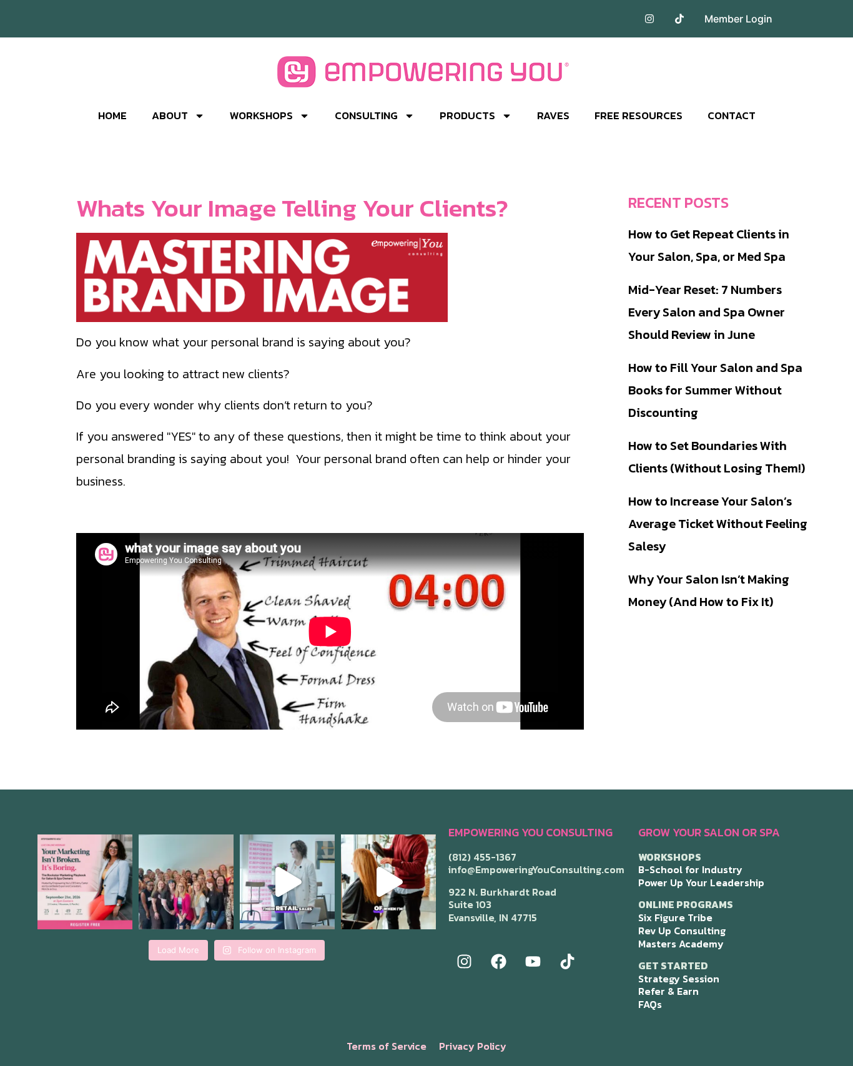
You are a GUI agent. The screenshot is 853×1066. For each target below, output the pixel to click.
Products (467, 115)
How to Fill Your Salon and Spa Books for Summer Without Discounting (715, 390)
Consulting (366, 115)
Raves (553, 115)
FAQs (650, 1004)
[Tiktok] (567, 961)
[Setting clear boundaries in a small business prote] (388, 881)
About (170, 115)
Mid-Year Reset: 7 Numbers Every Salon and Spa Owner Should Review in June (706, 312)
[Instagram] (464, 961)
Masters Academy (681, 943)
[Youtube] (532, 961)
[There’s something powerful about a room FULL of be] (186, 881)
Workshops (261, 115)
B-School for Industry (690, 869)
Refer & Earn (668, 991)
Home (112, 115)
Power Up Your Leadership (701, 882)
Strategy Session (678, 978)
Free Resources (638, 115)
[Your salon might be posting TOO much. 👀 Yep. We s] (84, 881)
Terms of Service (386, 1046)
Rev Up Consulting (682, 930)
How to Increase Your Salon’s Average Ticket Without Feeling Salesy (717, 523)
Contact (732, 115)
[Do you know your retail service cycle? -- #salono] (287, 881)
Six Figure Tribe (675, 917)
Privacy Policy (472, 1046)
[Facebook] (498, 961)
